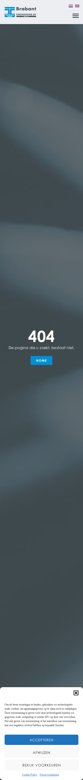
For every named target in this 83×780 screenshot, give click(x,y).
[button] (76, 693)
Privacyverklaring (49, 774)
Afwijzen (41, 752)
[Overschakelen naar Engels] (77, 6)
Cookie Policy (29, 774)
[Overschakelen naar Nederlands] (71, 6)
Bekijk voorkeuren (41, 765)
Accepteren (41, 740)
